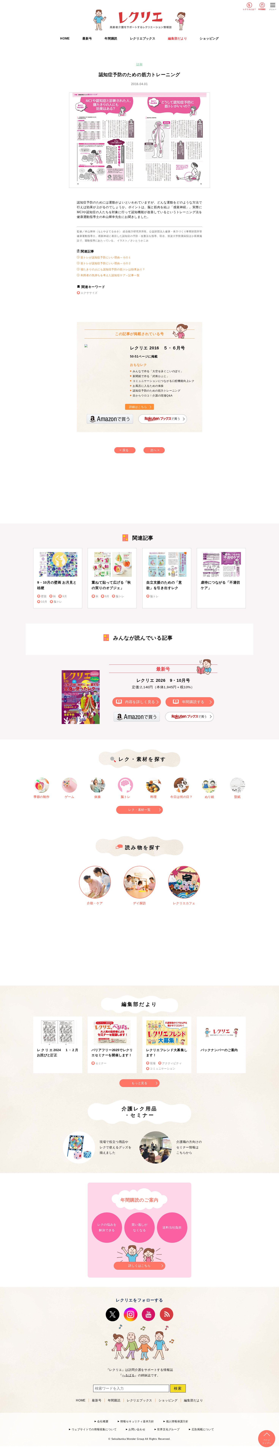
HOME (65, 38)
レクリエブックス (142, 38)
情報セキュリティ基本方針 (137, 1421)
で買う (175, 418)
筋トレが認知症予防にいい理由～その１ (105, 257)
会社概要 (102, 1421)
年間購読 (262, 9)
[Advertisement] (107, 492)
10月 (44, 601)
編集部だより (177, 38)
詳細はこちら (138, 406)
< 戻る (124, 450)
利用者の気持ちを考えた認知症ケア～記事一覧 (110, 275)
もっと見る (139, 1083)
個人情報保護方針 (177, 1421)
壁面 (44, 596)
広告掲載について (203, 1429)
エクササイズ (89, 292)
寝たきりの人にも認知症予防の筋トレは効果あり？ (112, 269)
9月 (64, 596)
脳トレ (58, 601)
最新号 (87, 38)
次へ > (154, 450)
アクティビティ (172, 1063)
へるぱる (128, 1375)
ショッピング (209, 38)
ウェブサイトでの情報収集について (94, 1429)
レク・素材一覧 (139, 809)
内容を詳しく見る (140, 702)
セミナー (101, 1063)
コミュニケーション (162, 1068)
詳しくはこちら (139, 1265)
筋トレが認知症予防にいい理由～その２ (105, 263)
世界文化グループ (168, 1429)
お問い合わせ (136, 1429)
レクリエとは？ (249, 9)
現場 (153, 1063)
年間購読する (193, 702)
